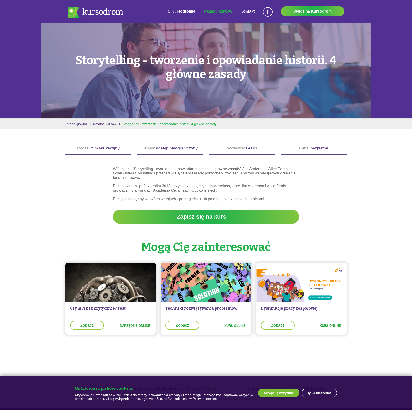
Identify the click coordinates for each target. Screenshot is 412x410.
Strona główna (76, 124)
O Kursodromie (181, 11)
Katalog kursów (218, 11)
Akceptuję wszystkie (279, 393)
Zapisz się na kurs (201, 216)
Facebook (268, 12)
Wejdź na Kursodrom (313, 11)
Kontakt (247, 11)
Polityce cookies (205, 398)
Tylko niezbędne (319, 393)
